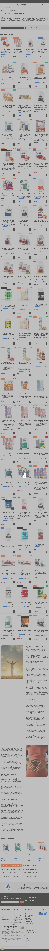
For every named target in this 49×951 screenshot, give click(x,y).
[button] (25, 474)
